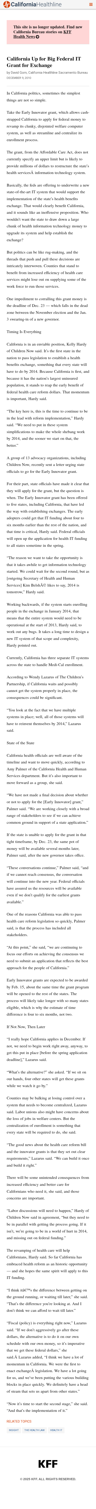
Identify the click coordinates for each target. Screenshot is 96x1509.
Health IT (56, 1430)
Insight (14, 1430)
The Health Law (34, 1430)
